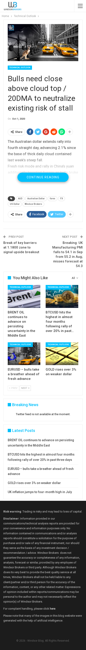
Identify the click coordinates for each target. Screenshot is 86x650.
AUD (20, 198)
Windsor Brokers (33, 204)
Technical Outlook (19, 67)
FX (61, 198)
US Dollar (15, 204)
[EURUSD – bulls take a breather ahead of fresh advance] (24, 353)
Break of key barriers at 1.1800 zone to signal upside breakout (21, 247)
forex (52, 198)
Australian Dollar (36, 198)
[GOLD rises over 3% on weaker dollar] (62, 353)
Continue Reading (43, 177)
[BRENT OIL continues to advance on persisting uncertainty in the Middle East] (24, 296)
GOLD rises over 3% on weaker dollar (34, 483)
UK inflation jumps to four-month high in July (40, 492)
